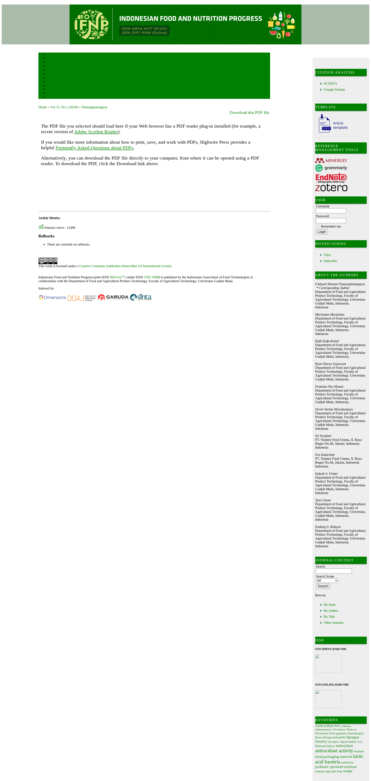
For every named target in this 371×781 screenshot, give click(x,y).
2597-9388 (151, 277)
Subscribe (330, 261)
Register (51, 66)
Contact (51, 97)
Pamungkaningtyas (94, 107)
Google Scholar (334, 89)
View (327, 255)
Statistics (51, 85)
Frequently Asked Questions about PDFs (94, 147)
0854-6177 (117, 277)
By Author (331, 610)
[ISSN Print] (328, 671)
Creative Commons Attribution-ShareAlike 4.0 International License (125, 266)
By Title (329, 616)
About (50, 58)
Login (50, 62)
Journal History (54, 93)
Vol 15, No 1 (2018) (64, 107)
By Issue (330, 604)
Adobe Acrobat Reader (96, 131)
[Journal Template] (331, 132)
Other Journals (334, 622)
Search (50, 70)
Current (50, 74)
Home (50, 55)
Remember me (331, 226)
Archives (51, 78)
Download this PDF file (249, 112)
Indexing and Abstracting (59, 89)
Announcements (54, 82)
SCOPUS (330, 83)
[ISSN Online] (328, 707)
